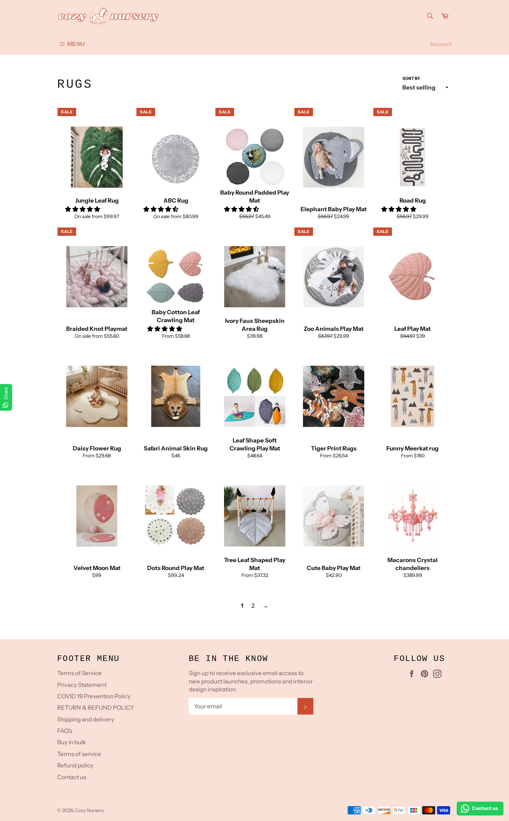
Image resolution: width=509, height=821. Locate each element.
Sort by (411, 78)
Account (441, 43)
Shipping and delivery (85, 719)
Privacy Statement (82, 684)
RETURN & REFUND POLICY (95, 707)
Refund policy (75, 765)
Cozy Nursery (89, 810)
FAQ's (64, 730)
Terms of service (79, 753)
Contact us (71, 777)
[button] (83, 209)
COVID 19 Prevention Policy (94, 696)
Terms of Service (79, 673)
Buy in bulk (71, 742)
